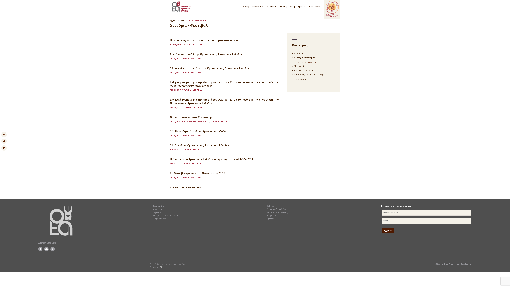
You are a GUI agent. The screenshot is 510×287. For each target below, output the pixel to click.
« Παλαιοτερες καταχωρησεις (185, 187)
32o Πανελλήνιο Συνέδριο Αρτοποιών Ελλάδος (198, 131)
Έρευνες (270, 219)
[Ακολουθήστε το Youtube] (46, 249)
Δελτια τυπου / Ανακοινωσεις (195, 122)
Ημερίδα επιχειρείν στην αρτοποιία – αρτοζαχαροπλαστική (206, 40)
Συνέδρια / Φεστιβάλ (304, 57)
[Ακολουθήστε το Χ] (52, 249)
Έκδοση (283, 7)
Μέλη (292, 7)
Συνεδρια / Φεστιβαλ (192, 45)
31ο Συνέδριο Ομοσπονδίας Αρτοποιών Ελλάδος (200, 145)
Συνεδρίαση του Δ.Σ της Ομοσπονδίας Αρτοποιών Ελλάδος (206, 54)
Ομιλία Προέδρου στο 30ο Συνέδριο (192, 117)
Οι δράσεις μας (159, 219)
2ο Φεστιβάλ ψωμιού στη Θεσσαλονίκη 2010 (197, 173)
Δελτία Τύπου (300, 53)
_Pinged (162, 267)
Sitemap (439, 264)
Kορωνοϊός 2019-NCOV (305, 70)
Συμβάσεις (271, 215)
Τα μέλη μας (158, 212)
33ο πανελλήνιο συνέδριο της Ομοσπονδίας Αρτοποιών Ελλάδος (210, 68)
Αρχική (246, 7)
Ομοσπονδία (257, 7)
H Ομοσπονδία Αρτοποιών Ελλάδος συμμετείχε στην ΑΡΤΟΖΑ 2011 (211, 159)
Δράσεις (301, 7)
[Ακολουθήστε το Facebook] (40, 249)
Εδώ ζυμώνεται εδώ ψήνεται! (166, 215)
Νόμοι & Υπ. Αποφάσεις (277, 212)
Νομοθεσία (271, 7)
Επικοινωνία (314, 7)
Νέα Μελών (299, 66)
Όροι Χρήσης (466, 264)
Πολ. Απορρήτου (451, 264)
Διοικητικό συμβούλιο (277, 209)
